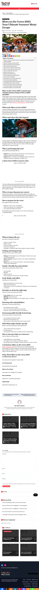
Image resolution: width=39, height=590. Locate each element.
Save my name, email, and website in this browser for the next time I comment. (19, 483)
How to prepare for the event (10, 70)
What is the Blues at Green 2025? (11, 63)
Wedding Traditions (7, 531)
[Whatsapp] (17, 56)
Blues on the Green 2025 (8, 32)
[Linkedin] (9, 56)
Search (5, 491)
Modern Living (35, 579)
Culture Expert (20, 405)
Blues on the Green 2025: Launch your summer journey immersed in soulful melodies (19, 61)
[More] (19, 56)
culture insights (17, 32)
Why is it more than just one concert (12, 69)
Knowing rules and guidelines (10, 79)
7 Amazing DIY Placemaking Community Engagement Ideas (14, 514)
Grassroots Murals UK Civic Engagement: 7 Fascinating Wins (14, 505)
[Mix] (15, 56)
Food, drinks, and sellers (9, 76)
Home (24, 579)
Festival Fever (35, 586)
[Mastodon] (13, 56)
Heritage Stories (27, 586)
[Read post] (10, 536)
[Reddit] (7, 56)
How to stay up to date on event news (13, 84)
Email (3, 473)
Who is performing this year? (10, 66)
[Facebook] (3, 56)
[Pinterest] (11, 56)
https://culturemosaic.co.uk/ (20, 102)
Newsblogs (8, 581)
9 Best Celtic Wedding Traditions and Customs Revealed (14, 502)
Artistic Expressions (34, 581)
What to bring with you (9, 72)
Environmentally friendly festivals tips (12, 81)
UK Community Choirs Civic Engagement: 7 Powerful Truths (14, 508)
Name (3, 468)
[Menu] (19, 8)
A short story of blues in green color (12, 67)
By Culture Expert (7, 30)
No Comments (20, 30)
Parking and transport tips (10, 73)
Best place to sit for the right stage (12, 78)
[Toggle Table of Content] (34, 58)
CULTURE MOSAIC (24, 32)
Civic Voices (24, 531)
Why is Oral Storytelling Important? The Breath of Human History (10, 440)
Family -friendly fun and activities (11, 75)
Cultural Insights (7, 433)
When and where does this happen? (12, 64)
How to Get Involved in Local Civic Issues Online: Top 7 (13, 511)
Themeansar (14, 581)
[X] (5, 56)
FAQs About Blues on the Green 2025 (12, 87)
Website (4, 478)
